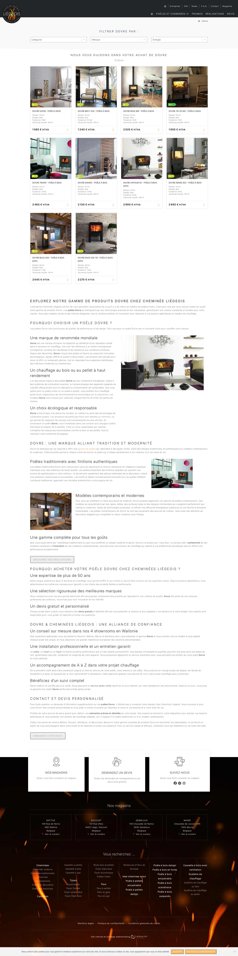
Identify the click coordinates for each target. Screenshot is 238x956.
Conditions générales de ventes (144, 923)
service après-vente (101, 686)
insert (46, 652)
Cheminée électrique (42, 888)
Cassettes (42, 896)
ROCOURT (96, 820)
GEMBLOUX (142, 820)
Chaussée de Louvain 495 (187, 824)
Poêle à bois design (165, 865)
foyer (59, 652)
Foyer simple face (73, 892)
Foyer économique (103, 872)
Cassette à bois (73, 869)
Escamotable (73, 884)
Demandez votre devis (47, 736)
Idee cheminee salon (134, 876)
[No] (234, 951)
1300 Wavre (187, 827)
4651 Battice (51, 827)
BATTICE (50, 820)
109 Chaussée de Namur (141, 824)
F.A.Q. (204, 6)
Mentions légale (86, 923)
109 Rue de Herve (51, 824)
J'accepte (177, 951)
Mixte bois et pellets (104, 865)
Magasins (227, 6)
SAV (186, 6)
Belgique (51, 830)
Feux (103, 884)
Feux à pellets (104, 888)
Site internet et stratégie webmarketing (111, 936)
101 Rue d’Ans (96, 824)
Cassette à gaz (73, 872)
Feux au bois (103, 892)
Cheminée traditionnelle (43, 873)
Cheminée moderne (42, 869)
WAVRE (187, 820)
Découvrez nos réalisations (52, 559)
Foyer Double (73, 888)
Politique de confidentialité (111, 923)
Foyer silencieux (104, 869)
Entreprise (175, 6)
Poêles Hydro (103, 876)
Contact (215, 6)
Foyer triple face (73, 896)
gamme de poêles (87, 449)
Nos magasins (56, 772)
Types (73, 880)
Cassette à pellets (73, 865)
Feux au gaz (104, 896)
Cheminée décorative (42, 885)
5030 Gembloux (142, 827)
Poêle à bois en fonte (165, 869)
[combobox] (55, 39)
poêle (36, 652)
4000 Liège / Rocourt (96, 827)
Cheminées (42, 865)
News (194, 6)
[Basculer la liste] (83, 39)
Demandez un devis (117, 772)
